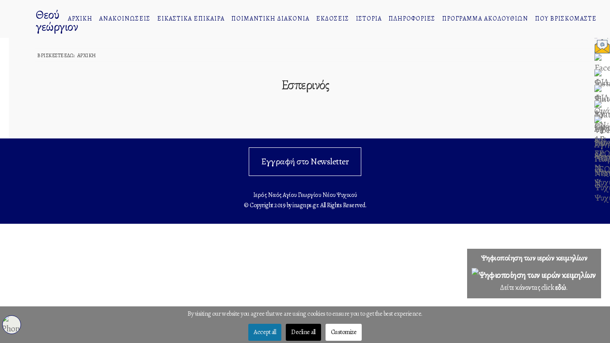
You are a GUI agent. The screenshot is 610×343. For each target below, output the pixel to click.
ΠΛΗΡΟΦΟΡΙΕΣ (412, 18)
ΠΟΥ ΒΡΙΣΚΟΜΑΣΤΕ (566, 18)
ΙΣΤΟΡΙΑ (369, 18)
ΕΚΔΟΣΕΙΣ (332, 18)
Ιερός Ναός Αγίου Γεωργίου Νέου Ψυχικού (20, 20)
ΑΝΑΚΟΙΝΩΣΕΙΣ (124, 18)
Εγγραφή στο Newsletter (305, 161)
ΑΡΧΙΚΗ (80, 18)
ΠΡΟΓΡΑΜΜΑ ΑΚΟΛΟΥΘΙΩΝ (485, 18)
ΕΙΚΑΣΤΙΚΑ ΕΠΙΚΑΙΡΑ (191, 18)
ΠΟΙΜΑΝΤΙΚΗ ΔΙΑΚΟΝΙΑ (270, 18)
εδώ (560, 288)
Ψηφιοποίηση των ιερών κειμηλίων (534, 257)
